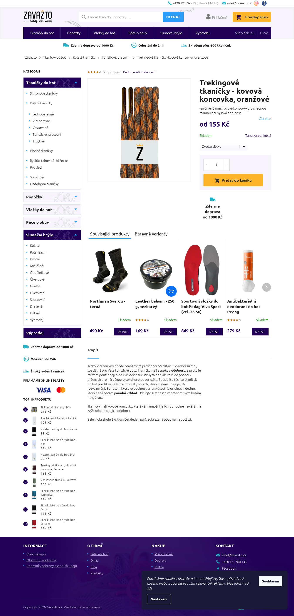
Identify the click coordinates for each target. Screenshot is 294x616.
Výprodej (36, 319)
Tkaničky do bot (41, 82)
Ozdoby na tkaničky (44, 183)
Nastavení (159, 599)
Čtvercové (37, 279)
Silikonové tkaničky (44, 93)
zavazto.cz (256, 3)
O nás (264, 32)
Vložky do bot (39, 209)
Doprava (160, 560)
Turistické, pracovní (47, 134)
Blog (94, 567)
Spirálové (37, 177)
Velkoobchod (99, 554)
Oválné (35, 286)
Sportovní (37, 299)
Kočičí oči (37, 265)
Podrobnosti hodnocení (139, 72)
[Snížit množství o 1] (207, 165)
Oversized (37, 292)
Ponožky (34, 196)
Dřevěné (36, 306)
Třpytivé (39, 141)
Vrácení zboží (164, 554)
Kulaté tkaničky (41, 103)
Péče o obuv (37, 222)
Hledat (173, 16)
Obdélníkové (39, 272)
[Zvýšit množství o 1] (226, 165)
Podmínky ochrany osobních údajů (52, 565)
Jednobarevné (43, 114)
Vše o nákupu (245, 32)
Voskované (40, 127)
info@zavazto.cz (234, 555)
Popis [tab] (93, 349)
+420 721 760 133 (234, 561)
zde (149, 588)
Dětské (35, 313)
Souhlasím (270, 581)
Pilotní (35, 259)
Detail (122, 331)
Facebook (266, 3)
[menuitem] (41, 33)
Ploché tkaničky (41, 150)
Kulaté (35, 245)
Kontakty (97, 573)
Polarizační (38, 252)
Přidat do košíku (237, 180)
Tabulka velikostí (258, 135)
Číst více (265, 118)
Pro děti (36, 167)
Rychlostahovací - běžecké (49, 160)
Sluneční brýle (39, 234)
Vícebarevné (42, 120)
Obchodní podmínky (42, 560)
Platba (159, 567)
